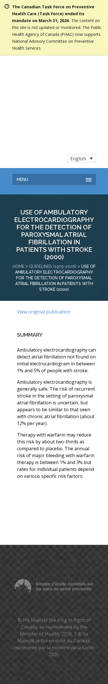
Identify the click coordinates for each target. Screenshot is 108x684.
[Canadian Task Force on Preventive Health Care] (43, 69)
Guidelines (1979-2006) (53, 196)
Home (18, 196)
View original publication (43, 241)
